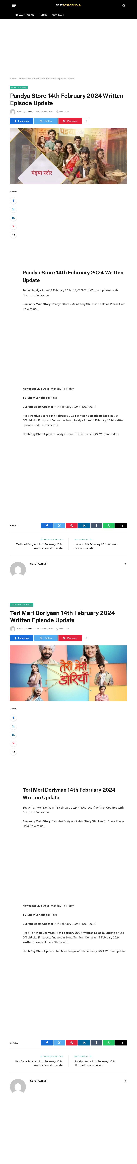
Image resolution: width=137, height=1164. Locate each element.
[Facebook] (13, 200)
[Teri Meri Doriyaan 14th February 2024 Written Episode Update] (68, 673)
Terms (43, 15)
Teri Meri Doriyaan (21, 605)
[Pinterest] (13, 226)
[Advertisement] (68, 48)
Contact (58, 15)
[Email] (13, 234)
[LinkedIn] (13, 217)
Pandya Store (19, 88)
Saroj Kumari (26, 112)
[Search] (123, 5)
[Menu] (14, 5)
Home (13, 79)
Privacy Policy (24, 15)
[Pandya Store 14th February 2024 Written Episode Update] (68, 156)
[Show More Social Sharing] (86, 121)
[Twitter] (13, 209)
